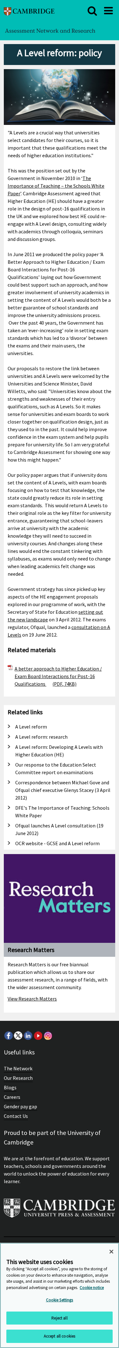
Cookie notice (92, 1287)
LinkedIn (27, 1035)
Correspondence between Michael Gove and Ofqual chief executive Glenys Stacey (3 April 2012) (62, 790)
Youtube (37, 1035)
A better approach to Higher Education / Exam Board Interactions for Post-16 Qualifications (58, 676)
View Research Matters (32, 998)
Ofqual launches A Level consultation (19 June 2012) (59, 829)
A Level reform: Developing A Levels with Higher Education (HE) (59, 751)
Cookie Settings (59, 1300)
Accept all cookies (59, 1336)
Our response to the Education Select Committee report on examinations (55, 768)
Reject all (59, 1318)
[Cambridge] (29, 10)
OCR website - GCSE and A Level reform (57, 843)
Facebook (8, 1035)
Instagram (47, 1035)
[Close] (111, 1252)
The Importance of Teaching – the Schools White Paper (56, 186)
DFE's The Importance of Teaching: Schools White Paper (62, 812)
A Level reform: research (41, 737)
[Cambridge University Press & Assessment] (59, 1211)
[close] (92, 11)
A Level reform (31, 726)
